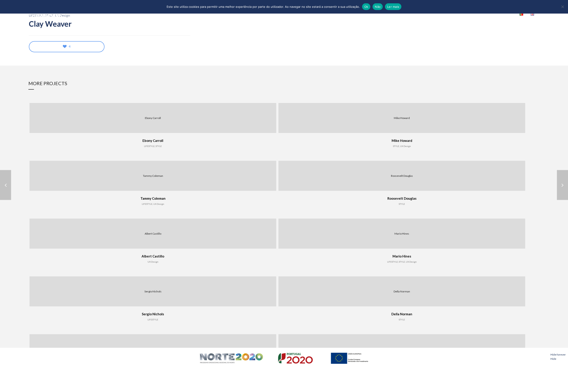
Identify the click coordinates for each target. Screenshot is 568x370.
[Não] (562, 6)
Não (378, 6)
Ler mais (393, 6)
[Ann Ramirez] (5, 185)
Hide (553, 358)
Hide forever (558, 354)
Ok (366, 6)
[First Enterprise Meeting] (562, 185)
